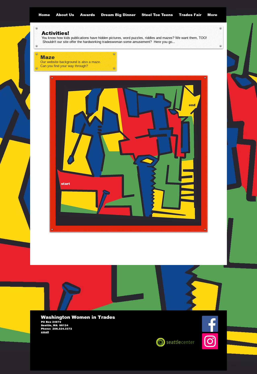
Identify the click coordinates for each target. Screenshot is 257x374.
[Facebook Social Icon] (210, 324)
